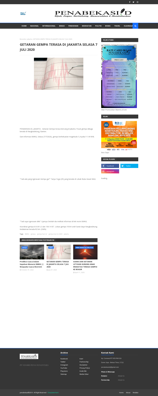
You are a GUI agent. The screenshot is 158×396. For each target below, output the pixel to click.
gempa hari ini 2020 (55, 234)
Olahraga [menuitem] (128, 26)
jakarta (29, 39)
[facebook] (130, 2)
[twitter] (133, 2)
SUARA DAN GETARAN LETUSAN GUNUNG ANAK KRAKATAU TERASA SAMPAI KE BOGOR (85, 265)
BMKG (27, 234)
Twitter (63, 362)
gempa (33, 234)
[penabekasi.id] (93, 17)
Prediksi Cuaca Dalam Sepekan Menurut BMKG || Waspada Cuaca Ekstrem (32, 264)
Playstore (64, 371)
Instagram (64, 365)
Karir (81, 359)
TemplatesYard (53, 393)
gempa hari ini (42, 234)
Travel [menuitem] (117, 26)
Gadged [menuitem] (25, 31)
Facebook (64, 359)
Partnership (84, 362)
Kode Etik (83, 371)
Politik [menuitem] (98, 26)
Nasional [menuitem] (34, 26)
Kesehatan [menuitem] (86, 26)
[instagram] (137, 2)
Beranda (23, 39)
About (128, 393)
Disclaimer (83, 365)
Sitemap (63, 374)
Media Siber (84, 374)
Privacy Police (85, 368)
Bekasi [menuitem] (62, 26)
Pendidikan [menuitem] (73, 26)
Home (121, 393)
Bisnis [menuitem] (107, 26)
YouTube (63, 368)
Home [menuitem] (24, 26)
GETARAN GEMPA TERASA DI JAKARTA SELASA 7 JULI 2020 (58, 264)
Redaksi (135, 393)
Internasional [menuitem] (48, 26)
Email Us (121, 376)
